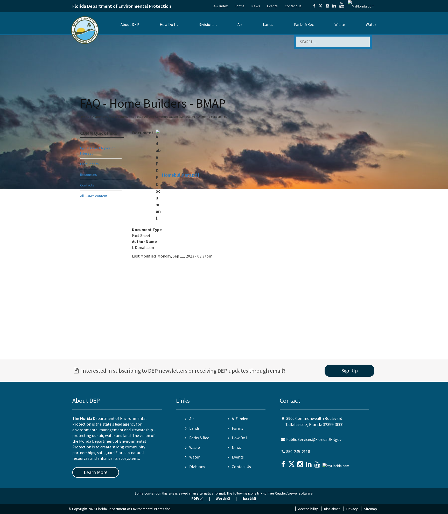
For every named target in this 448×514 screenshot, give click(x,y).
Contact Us (293, 6)
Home (85, 117)
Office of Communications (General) (168, 117)
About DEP (130, 24)
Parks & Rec (304, 24)
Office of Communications (123, 117)
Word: (221, 498)
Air (239, 24)
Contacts (87, 185)
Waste (339, 24)
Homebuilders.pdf (180, 175)
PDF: (195, 498)
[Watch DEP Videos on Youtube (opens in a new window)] (342, 6)
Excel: (247, 498)
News (255, 6)
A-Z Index (220, 6)
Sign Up (349, 370)
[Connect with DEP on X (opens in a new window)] (320, 6)
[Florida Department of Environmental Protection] (85, 30)
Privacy (352, 508)
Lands (268, 24)
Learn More (96, 472)
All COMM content (93, 195)
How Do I (167, 24)
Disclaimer (332, 508)
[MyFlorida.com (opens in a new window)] (361, 6)
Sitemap (370, 508)
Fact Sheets (89, 164)
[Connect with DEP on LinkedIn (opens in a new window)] (334, 6)
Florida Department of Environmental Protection (121, 6)
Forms (239, 6)
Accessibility (308, 508)
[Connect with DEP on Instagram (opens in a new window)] (327, 6)
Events (272, 6)
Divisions (206, 24)
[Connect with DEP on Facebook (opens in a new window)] (314, 6)
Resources (88, 174)
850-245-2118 (298, 451)
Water (371, 24)
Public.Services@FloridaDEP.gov (313, 439)
